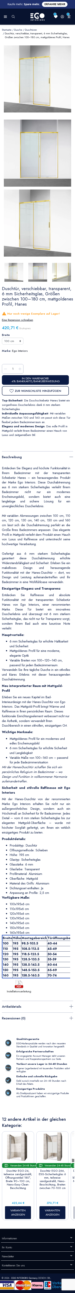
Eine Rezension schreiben (17, 320)
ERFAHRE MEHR (54, 4)
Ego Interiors (20, 351)
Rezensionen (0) (13, 1018)
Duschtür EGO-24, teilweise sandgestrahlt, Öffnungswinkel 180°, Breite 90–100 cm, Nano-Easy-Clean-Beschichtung (18, 1179)
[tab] (37, 456)
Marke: (6, 351)
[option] (37, 223)
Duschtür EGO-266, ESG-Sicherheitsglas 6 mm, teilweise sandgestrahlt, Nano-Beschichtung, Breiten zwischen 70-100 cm (52, 1179)
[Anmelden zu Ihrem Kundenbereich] (62, 17)
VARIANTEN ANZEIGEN (18, 1212)
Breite (6, 335)
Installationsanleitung (19, 991)
